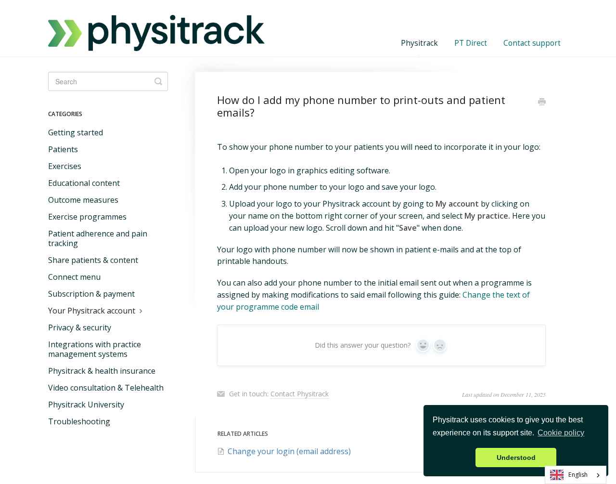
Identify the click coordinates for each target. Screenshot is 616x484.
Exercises (64, 166)
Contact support (532, 43)
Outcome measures (83, 200)
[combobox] (575, 475)
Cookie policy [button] (561, 433)
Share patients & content (93, 260)
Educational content (84, 183)
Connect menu (74, 277)
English (578, 475)
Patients (63, 149)
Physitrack (419, 43)
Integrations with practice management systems (94, 349)
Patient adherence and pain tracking (97, 238)
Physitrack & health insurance (101, 371)
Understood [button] (516, 457)
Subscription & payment (91, 293)
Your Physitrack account (92, 310)
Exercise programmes (87, 216)
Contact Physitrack (299, 393)
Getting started (75, 132)
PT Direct (470, 43)
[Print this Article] (542, 102)
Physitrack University (86, 404)
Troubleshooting (79, 421)
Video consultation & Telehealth (106, 387)
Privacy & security (79, 327)
